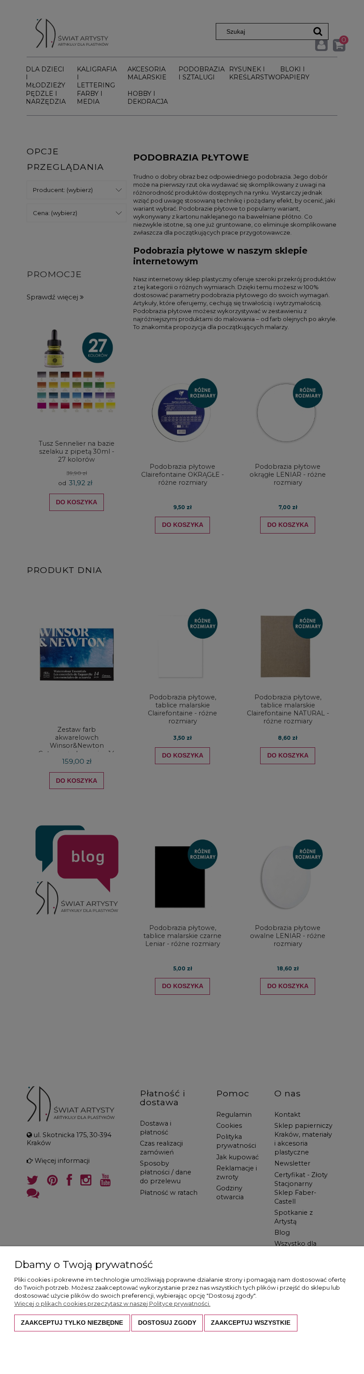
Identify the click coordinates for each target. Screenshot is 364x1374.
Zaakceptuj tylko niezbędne (72, 1322)
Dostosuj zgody (167, 1322)
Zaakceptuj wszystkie (250, 1322)
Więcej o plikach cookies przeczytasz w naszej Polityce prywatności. (112, 1303)
